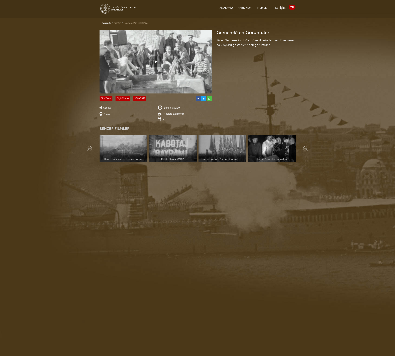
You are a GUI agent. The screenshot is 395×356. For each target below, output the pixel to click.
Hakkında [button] (244, 8)
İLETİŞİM (280, 8)
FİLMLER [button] (262, 8)
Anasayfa (226, 8)
